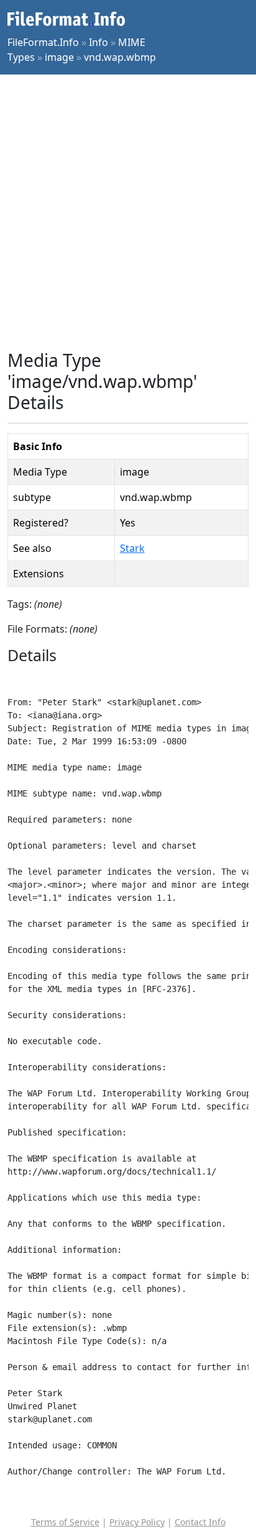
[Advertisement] (128, 212)
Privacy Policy (137, 1522)
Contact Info (200, 1522)
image (59, 57)
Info (98, 42)
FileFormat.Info (43, 42)
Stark (132, 548)
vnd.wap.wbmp (120, 57)
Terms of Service (65, 1522)
